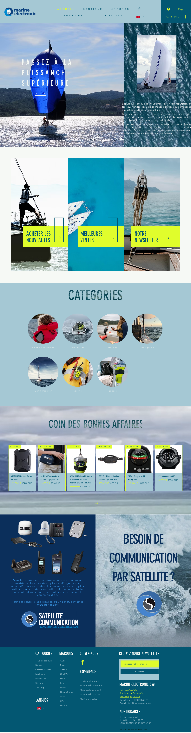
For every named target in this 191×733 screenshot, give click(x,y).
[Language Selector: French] (139, 17)
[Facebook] (139, 9)
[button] (180, 9)
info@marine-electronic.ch (141, 703)
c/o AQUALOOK (128, 689)
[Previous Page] (89, 503)
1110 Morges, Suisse (130, 696)
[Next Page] (101, 503)
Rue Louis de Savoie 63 (131, 693)
